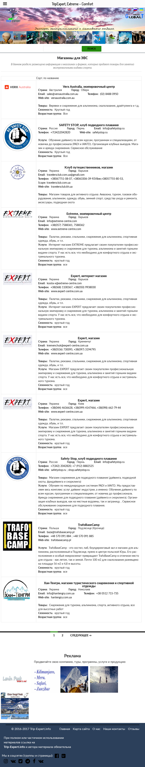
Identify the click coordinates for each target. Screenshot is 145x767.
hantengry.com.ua (61, 597)
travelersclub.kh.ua (61, 187)
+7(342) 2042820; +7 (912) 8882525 (72, 466)
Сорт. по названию (47, 78)
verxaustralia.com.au (63, 98)
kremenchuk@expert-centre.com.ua (67, 345)
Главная (64, 729)
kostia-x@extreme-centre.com (64, 283)
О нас (96, 729)
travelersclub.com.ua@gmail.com (66, 175)
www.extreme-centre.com (66, 229)
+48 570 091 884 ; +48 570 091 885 (72, 536)
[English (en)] (130, 9)
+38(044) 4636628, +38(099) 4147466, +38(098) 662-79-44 (86, 408)
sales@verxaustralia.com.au (62, 94)
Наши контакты (114, 729)
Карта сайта (81, 729)
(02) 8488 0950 (109, 94)
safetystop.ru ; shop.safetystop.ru (70, 470)
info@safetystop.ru (114, 128)
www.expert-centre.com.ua (67, 291)
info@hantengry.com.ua (60, 593)
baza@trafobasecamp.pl (60, 532)
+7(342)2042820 (60, 132)
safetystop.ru (100, 132)
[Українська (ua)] (142, 9)
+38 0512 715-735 (107, 593)
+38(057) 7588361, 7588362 (67, 225)
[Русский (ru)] (136, 9)
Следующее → (81, 635)
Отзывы (133, 729)
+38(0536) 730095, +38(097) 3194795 (73, 349)
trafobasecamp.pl (61, 540)
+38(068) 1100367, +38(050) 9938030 (73, 287)
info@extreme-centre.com (62, 221)
